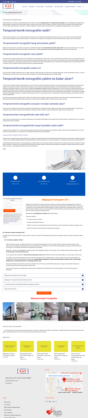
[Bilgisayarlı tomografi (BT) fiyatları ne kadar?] (10, 341)
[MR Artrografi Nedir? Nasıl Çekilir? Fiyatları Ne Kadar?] (61, 341)
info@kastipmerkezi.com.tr (72, 184)
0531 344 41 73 (44, 184)
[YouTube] (49, 401)
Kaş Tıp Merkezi (17, 326)
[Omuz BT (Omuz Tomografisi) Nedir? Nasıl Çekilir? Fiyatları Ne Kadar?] (78, 341)
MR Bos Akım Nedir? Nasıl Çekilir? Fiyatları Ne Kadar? (43, 355)
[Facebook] (45, 401)
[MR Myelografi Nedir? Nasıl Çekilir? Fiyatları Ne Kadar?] (27, 341)
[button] (83, 6)
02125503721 (8, 383)
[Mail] (56, 401)
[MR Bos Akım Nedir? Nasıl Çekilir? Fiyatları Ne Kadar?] (44, 341)
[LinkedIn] (54, 401)
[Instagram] (47, 401)
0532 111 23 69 (15, 184)
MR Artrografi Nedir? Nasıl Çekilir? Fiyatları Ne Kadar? (61, 355)
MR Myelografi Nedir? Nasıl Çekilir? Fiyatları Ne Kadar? (26, 355)
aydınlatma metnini (13, 221)
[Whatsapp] (51, 401)
